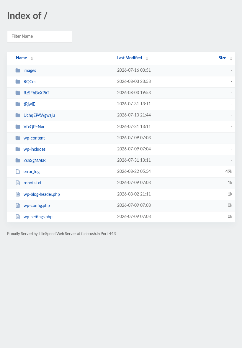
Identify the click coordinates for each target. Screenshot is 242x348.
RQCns (30, 82)
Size (222, 58)
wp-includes (34, 149)
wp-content (34, 138)
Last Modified (129, 58)
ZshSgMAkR (35, 161)
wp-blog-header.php (42, 195)
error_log (32, 172)
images (30, 71)
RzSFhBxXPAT (36, 93)
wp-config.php (37, 206)
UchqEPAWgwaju (39, 116)
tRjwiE (29, 104)
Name (21, 58)
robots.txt (32, 183)
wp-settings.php (38, 217)
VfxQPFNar (34, 127)
